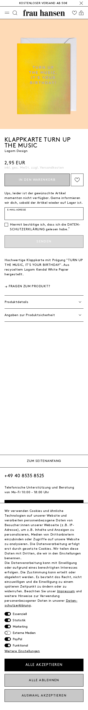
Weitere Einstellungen (22, 651)
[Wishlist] (74, 13)
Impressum (66, 591)
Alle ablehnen (44, 680)
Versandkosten (52, 167)
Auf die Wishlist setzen (77, 180)
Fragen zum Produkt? (29, 286)
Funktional (20, 645)
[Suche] (15, 13)
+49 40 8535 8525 (24, 476)
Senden (44, 241)
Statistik (19, 620)
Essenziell (20, 614)
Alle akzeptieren (44, 665)
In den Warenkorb (37, 179)
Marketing (20, 626)
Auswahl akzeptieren (44, 695)
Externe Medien (24, 632)
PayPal (17, 639)
